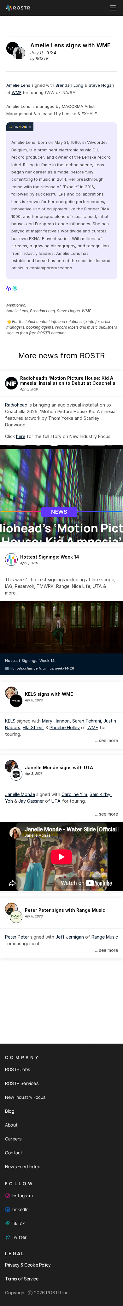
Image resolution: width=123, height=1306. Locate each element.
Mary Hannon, (57, 720)
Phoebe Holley (65, 727)
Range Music (104, 937)
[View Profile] (9, 288)
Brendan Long (69, 85)
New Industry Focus (25, 1097)
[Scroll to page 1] (59, 537)
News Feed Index (22, 1166)
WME (16, 92)
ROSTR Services (21, 1083)
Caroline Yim (74, 794)
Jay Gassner (31, 801)
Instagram (22, 1195)
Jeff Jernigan (70, 937)
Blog (9, 1111)
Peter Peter (17, 937)
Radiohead (16, 404)
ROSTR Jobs (17, 1069)
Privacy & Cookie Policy (28, 1265)
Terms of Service (21, 1278)
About (11, 1125)
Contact (13, 1153)
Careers (13, 1139)
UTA (56, 801)
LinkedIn (20, 1209)
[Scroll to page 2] (64, 537)
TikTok (18, 1223)
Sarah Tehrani (86, 720)
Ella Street (33, 727)
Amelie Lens (18, 85)
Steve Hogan (101, 85)
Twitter (19, 1237)
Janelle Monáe (20, 794)
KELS (10, 720)
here (20, 436)
